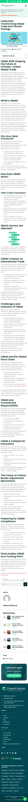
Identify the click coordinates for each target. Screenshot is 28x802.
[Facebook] (18, 1)
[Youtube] (20, 1)
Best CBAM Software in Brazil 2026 (18, 617)
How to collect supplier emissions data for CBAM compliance (17, 626)
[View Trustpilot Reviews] (15, 758)
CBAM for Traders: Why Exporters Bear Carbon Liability (17, 647)
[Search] (25, 584)
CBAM (6, 658)
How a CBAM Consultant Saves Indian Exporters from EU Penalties (18, 641)
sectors (22, 247)
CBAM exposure (21, 386)
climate (10, 658)
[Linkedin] (7, 1)
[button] (25, 56)
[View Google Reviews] (5, 758)
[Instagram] (15, 1)
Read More (14, 619)
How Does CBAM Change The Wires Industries (17, 632)
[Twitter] (12, 1)
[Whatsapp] (10, 1)
